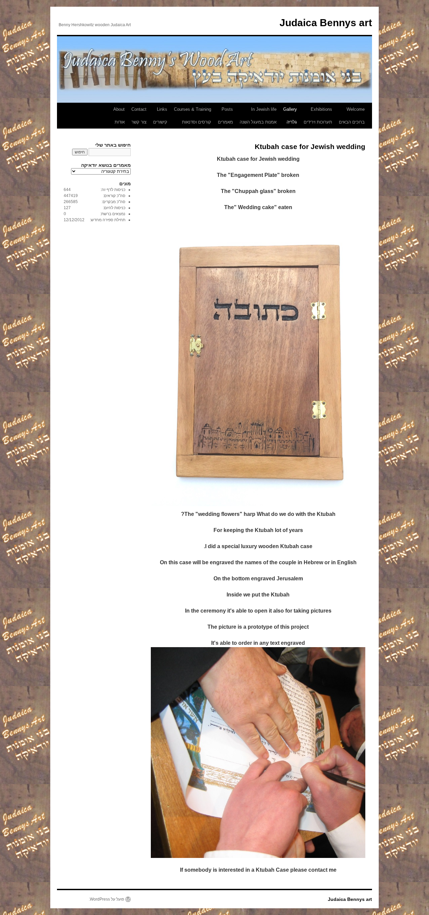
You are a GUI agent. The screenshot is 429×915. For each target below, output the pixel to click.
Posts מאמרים (225, 116)
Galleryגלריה (290, 116)
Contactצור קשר (138, 116)
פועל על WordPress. (106, 899)
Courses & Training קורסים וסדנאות (192, 116)
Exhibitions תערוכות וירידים (318, 116)
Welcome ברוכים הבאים (352, 116)
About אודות (119, 116)
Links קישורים (160, 116)
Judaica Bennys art (326, 22)
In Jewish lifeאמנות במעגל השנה (258, 116)
